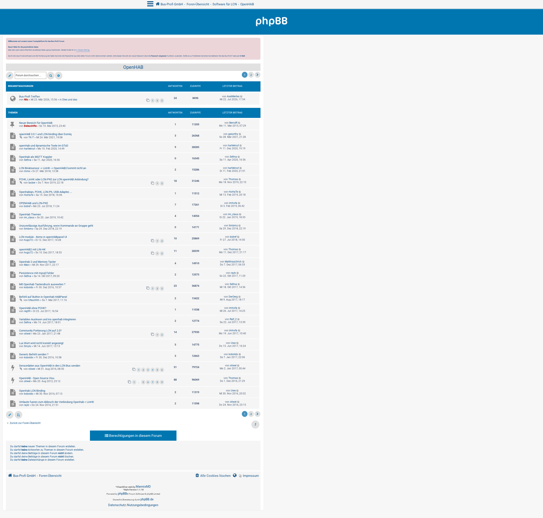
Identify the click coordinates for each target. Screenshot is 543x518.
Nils (26, 99)
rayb (233, 272)
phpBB (122, 493)
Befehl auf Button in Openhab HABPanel (43, 296)
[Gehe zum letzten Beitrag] (241, 96)
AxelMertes (233, 96)
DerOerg (233, 296)
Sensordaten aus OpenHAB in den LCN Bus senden (49, 365)
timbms (28, 228)
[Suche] (51, 75)
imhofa (233, 203)
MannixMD (143, 486)
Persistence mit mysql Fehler (36, 273)
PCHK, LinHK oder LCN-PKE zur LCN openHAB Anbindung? (53, 179)
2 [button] (251, 75)
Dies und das (69, 99)
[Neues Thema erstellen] (10, 75)
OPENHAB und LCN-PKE (33, 203)
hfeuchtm (33, 300)
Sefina (27, 159)
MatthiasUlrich (233, 261)
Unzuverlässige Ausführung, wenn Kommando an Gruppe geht (56, 225)
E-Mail (242, 56)
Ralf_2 (233, 319)
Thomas (233, 179)
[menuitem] (249, 476)
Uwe (233, 343)
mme (27, 171)
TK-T (31, 137)
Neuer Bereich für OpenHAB (35, 122)
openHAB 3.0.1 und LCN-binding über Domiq (45, 134)
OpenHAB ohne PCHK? (32, 308)
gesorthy (233, 134)
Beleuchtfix (30, 125)
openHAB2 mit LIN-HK (32, 249)
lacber (31, 182)
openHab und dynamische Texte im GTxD (43, 145)
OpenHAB (133, 67)
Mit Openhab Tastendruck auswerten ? (42, 284)
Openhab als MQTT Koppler (35, 156)
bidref (27, 206)
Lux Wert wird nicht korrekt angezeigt (41, 343)
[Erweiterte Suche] (58, 75)
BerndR (233, 122)
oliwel (27, 333)
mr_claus (29, 217)
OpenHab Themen (30, 214)
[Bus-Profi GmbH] (271, 22)
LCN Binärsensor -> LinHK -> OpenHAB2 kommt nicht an (52, 168)
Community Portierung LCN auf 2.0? (40, 330)
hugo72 (28, 240)
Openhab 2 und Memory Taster (37, 261)
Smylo (27, 346)
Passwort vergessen (159, 56)
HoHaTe (28, 194)
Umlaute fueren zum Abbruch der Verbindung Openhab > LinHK (56, 402)
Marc (27, 264)
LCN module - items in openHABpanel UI (43, 237)
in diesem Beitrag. (83, 50)
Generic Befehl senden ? (33, 354)
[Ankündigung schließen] (258, 42)
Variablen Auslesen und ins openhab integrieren (47, 319)
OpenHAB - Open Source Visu (36, 378)
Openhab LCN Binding (32, 390)
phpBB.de (147, 499)
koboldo (28, 287)
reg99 (27, 311)
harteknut (29, 148)
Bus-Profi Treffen (29, 96)
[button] (257, 75)
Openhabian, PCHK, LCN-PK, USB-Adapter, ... (45, 191)
